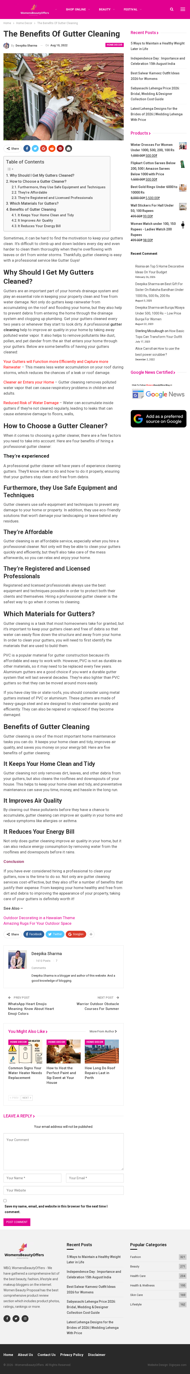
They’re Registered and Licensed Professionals (55, 198)
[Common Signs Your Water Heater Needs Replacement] (25, 1051)
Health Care (138, 1276)
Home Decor (114, 45)
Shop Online (76, 9)
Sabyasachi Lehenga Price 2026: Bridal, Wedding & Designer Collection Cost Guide (155, 93)
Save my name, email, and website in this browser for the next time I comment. (56, 1209)
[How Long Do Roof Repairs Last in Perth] (102, 1051)
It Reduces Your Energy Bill (39, 226)
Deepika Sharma (147, 284)
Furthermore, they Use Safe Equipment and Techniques (61, 187)
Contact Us (47, 1355)
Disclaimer (96, 1355)
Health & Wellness (142, 1285)
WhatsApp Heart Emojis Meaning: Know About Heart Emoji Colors (31, 1009)
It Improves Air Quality (35, 221)
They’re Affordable (32, 193)
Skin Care (136, 1295)
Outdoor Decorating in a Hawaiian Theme (39, 917)
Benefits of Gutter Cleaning (33, 209)
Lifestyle (136, 1304)
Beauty (105, 9)
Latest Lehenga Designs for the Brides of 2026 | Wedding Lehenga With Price (157, 114)
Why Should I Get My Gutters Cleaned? (42, 175)
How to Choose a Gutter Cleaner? (38, 181)
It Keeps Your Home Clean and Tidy (46, 215)
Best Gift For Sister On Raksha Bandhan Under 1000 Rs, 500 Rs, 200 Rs (159, 289)
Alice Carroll (144, 348)
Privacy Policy (71, 1355)
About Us (25, 1355)
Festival (130, 9)
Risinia (140, 266)
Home (8, 1355)
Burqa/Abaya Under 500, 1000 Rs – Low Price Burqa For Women (159, 313)
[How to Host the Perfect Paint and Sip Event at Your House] (64, 1051)
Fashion (135, 1257)
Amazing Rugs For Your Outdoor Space (37, 923)
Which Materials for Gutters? (34, 203)
